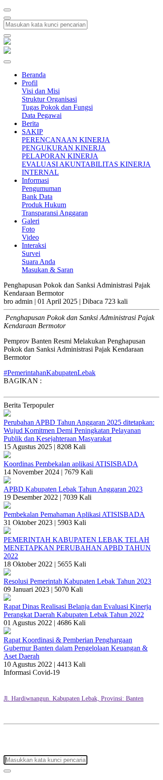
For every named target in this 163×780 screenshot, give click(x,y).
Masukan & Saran (47, 270)
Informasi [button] (35, 180)
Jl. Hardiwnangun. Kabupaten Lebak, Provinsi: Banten (74, 698)
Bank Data (37, 196)
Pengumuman (41, 188)
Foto (28, 229)
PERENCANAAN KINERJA (66, 140)
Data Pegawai (42, 115)
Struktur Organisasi (49, 99)
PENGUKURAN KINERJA (64, 148)
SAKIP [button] (32, 131)
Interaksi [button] (34, 245)
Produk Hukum (44, 205)
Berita (30, 123)
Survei (31, 253)
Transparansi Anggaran (55, 213)
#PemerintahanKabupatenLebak (50, 372)
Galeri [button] (30, 221)
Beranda (34, 75)
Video (30, 237)
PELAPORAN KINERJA (60, 156)
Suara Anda (38, 261)
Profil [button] (30, 83)
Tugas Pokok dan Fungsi (57, 107)
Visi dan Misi (41, 91)
